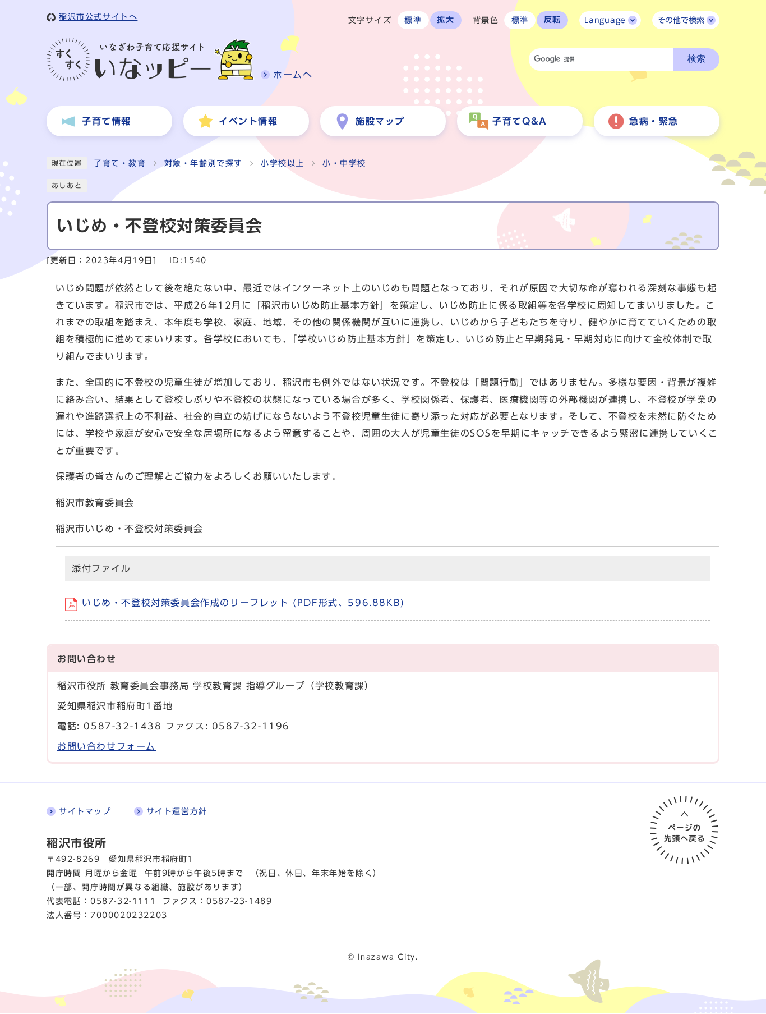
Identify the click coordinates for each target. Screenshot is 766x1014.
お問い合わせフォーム (106, 746)
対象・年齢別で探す (203, 163)
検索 (696, 58)
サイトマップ (85, 811)
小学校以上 (282, 163)
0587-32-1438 (122, 726)
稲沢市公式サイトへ (98, 17)
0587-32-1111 (123, 901)
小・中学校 (344, 163)
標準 (413, 20)
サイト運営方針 (176, 811)
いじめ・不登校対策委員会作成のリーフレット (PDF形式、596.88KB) (243, 602)
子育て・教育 (120, 163)
